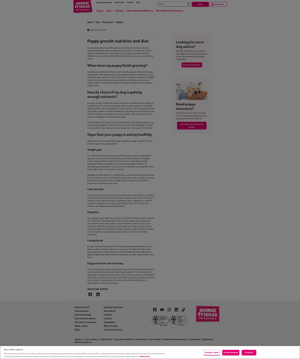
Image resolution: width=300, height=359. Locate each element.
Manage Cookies (212, 352)
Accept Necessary (230, 352)
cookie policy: (144, 356)
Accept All (249, 352)
